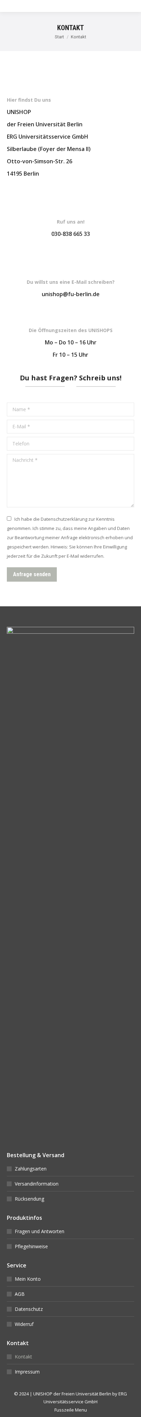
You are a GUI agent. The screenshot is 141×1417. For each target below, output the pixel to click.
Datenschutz (29, 1309)
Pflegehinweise (31, 1246)
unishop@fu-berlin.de (71, 294)
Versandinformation (37, 1183)
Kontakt (23, 1356)
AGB (20, 1294)
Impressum (27, 1371)
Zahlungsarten (31, 1168)
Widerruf (24, 1324)
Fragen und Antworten (39, 1231)
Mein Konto (28, 1279)
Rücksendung (29, 1198)
